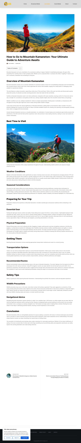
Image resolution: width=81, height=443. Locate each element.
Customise (8, 437)
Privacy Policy (42, 432)
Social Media (57, 4)
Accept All (25, 437)
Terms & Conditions (32, 432)
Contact (75, 4)
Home (25, 4)
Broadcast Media (35, 4)
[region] (16, 433)
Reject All (16, 437)
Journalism (47, 4)
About (66, 4)
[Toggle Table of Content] (19, 68)
